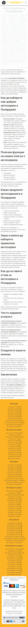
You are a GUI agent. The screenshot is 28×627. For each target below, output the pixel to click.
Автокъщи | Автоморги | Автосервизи (15, 2)
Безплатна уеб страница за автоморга (14, 592)
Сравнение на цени (17, 600)
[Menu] (25, 2)
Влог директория (17, 604)
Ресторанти (17, 602)
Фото (11, 602)
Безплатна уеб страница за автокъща (13, 590)
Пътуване (6, 602)
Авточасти (7, 600)
